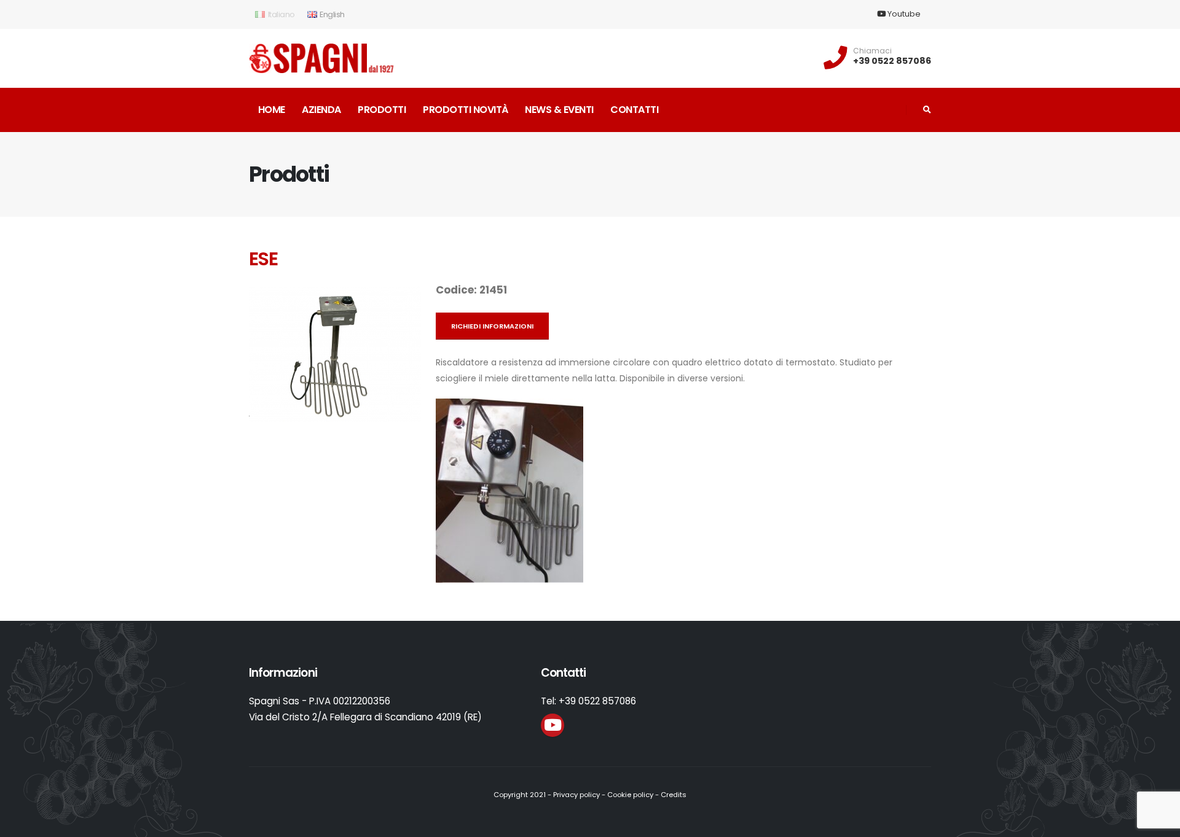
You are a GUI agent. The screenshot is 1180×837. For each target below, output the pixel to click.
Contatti (634, 110)
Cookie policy (630, 795)
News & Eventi (559, 110)
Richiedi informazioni (492, 326)
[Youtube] (552, 725)
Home (271, 110)
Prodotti (382, 110)
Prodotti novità (465, 110)
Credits (673, 795)
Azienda (321, 110)
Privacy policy (576, 795)
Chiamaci (872, 51)
